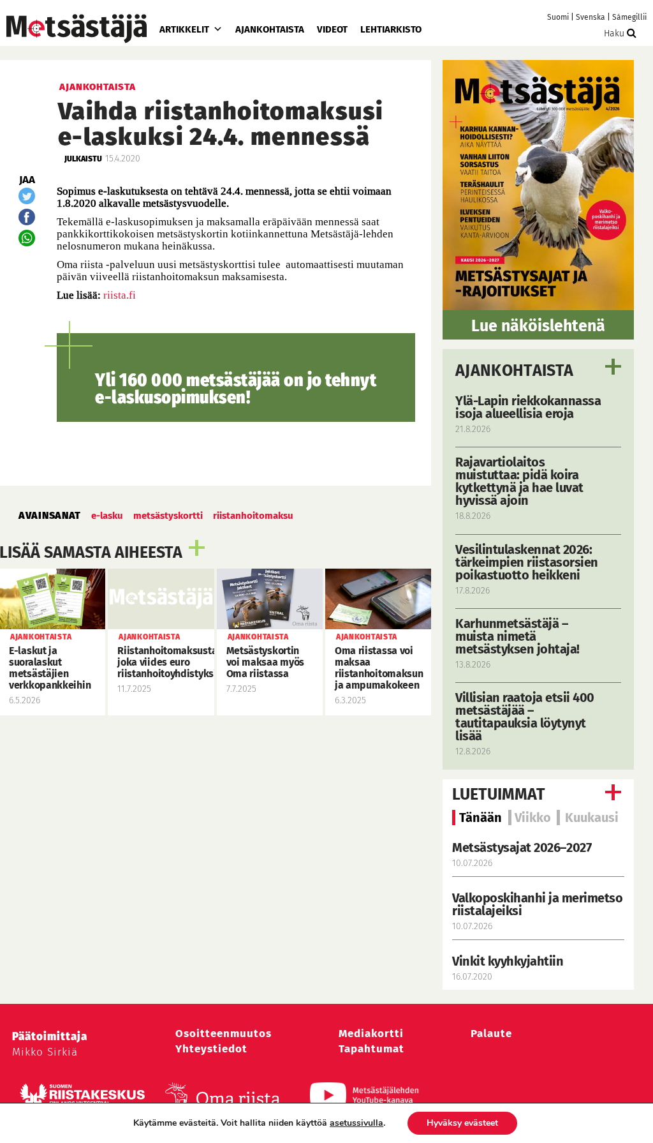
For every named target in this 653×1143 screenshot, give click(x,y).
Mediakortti (371, 1033)
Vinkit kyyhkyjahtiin (507, 961)
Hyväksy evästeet (462, 1123)
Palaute (491, 1033)
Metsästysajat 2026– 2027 (521, 847)
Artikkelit (184, 29)
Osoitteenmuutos (223, 1033)
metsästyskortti (168, 515)
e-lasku (107, 515)
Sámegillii (629, 17)
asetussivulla (356, 1123)
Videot (332, 29)
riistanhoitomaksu (253, 515)
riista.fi (119, 295)
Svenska (590, 17)
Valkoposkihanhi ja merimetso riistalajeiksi (537, 904)
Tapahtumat (371, 1049)
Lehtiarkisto (391, 29)
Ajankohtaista (269, 29)
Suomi (558, 17)
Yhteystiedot (211, 1049)
